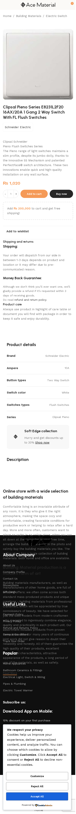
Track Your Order (14, 641)
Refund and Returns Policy (20, 627)
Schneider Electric (18, 127)
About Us (9, 565)
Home (7, 16)
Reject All (37, 786)
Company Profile (14, 571)
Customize (37, 776)
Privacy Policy (12, 621)
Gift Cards (9, 591)
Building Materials (28, 16)
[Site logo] (38, 4)
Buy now (61, 193)
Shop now (42, 442)
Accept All (37, 796)
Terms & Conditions (15, 634)
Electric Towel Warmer (18, 690)
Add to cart (34, 193)
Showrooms (11, 585)
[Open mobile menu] (4, 5)
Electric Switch (56, 16)
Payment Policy (13, 614)
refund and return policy (30, 299)
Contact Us (10, 578)
